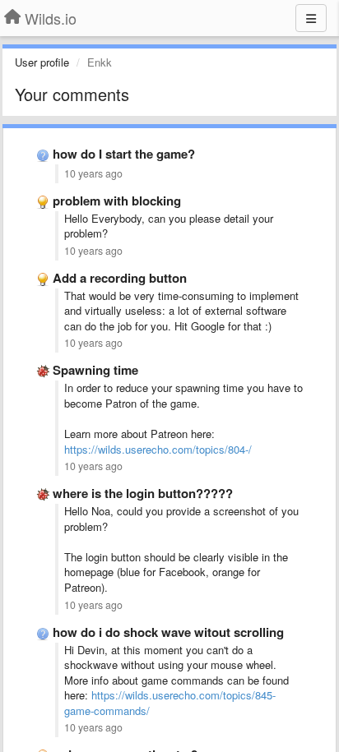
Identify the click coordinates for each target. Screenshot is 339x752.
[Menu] (311, 18)
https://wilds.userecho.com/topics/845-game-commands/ (170, 702)
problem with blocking (117, 200)
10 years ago (93, 173)
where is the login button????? (143, 493)
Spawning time (95, 370)
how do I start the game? (124, 154)
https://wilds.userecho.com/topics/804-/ (158, 449)
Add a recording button (120, 278)
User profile (42, 62)
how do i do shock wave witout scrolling (168, 632)
